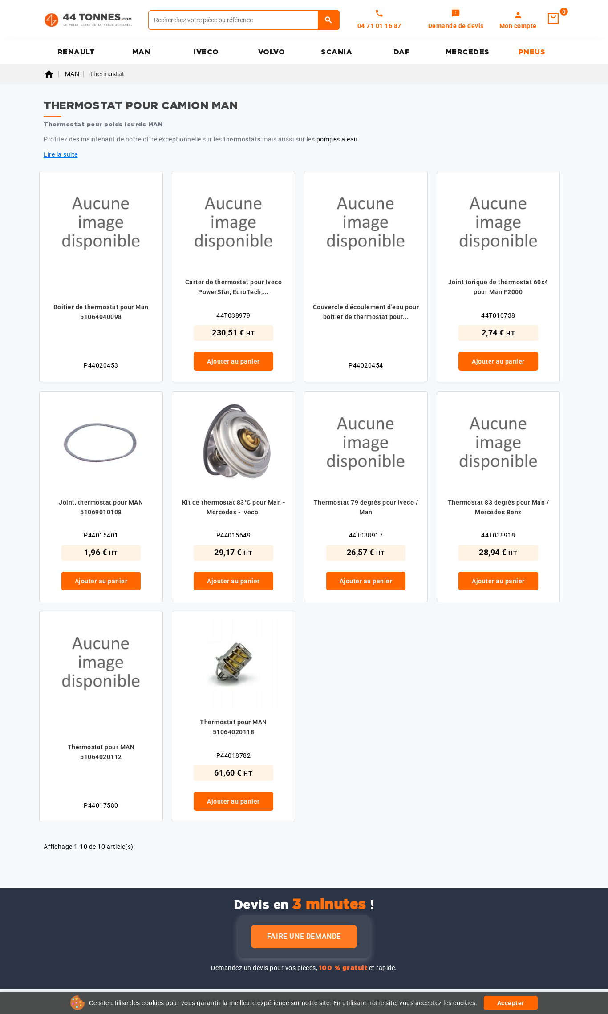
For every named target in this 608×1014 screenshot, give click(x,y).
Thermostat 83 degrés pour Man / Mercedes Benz (498, 507)
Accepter (510, 1002)
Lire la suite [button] (61, 154)
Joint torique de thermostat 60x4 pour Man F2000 (498, 287)
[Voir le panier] (553, 18)
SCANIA (336, 52)
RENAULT (76, 52)
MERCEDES (468, 52)
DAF (401, 52)
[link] (456, 20)
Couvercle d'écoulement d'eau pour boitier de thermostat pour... (366, 311)
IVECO (206, 52)
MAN (141, 52)
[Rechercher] (329, 20)
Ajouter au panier (233, 361)
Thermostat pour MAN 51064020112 (101, 751)
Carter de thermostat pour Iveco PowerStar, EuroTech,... (233, 287)
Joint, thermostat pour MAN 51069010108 (101, 507)
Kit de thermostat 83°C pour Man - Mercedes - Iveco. (233, 507)
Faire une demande (304, 936)
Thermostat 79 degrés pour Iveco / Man (366, 507)
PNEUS (532, 52)
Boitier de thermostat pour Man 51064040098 (101, 311)
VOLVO (271, 52)
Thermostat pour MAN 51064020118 (233, 727)
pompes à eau (337, 139)
